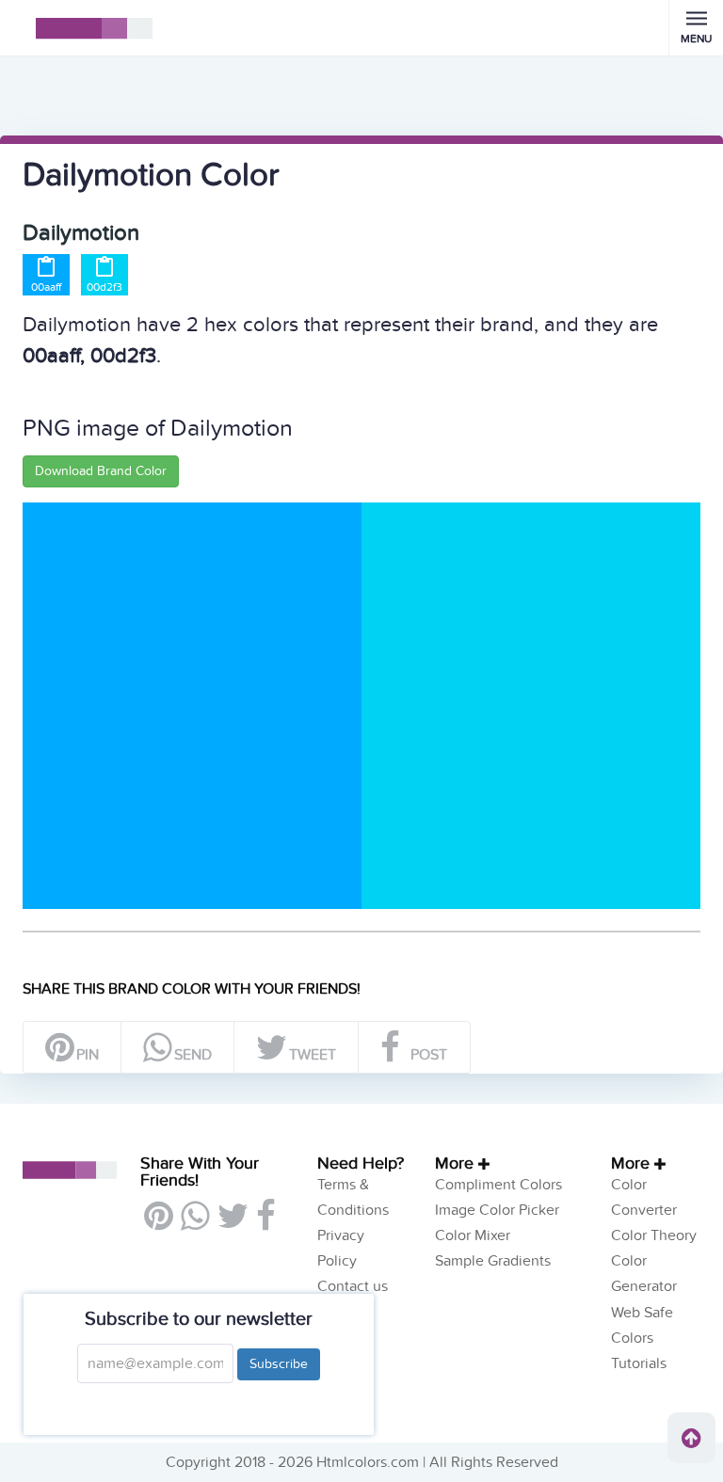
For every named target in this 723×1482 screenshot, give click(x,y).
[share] (194, 1223)
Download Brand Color (101, 471)
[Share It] (265, 1223)
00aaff (46, 287)
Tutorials (639, 1363)
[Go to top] (691, 1437)
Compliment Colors (498, 1184)
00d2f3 (104, 287)
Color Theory (654, 1235)
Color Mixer (472, 1235)
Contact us (352, 1286)
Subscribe (278, 1364)
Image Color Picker (497, 1210)
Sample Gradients (493, 1260)
